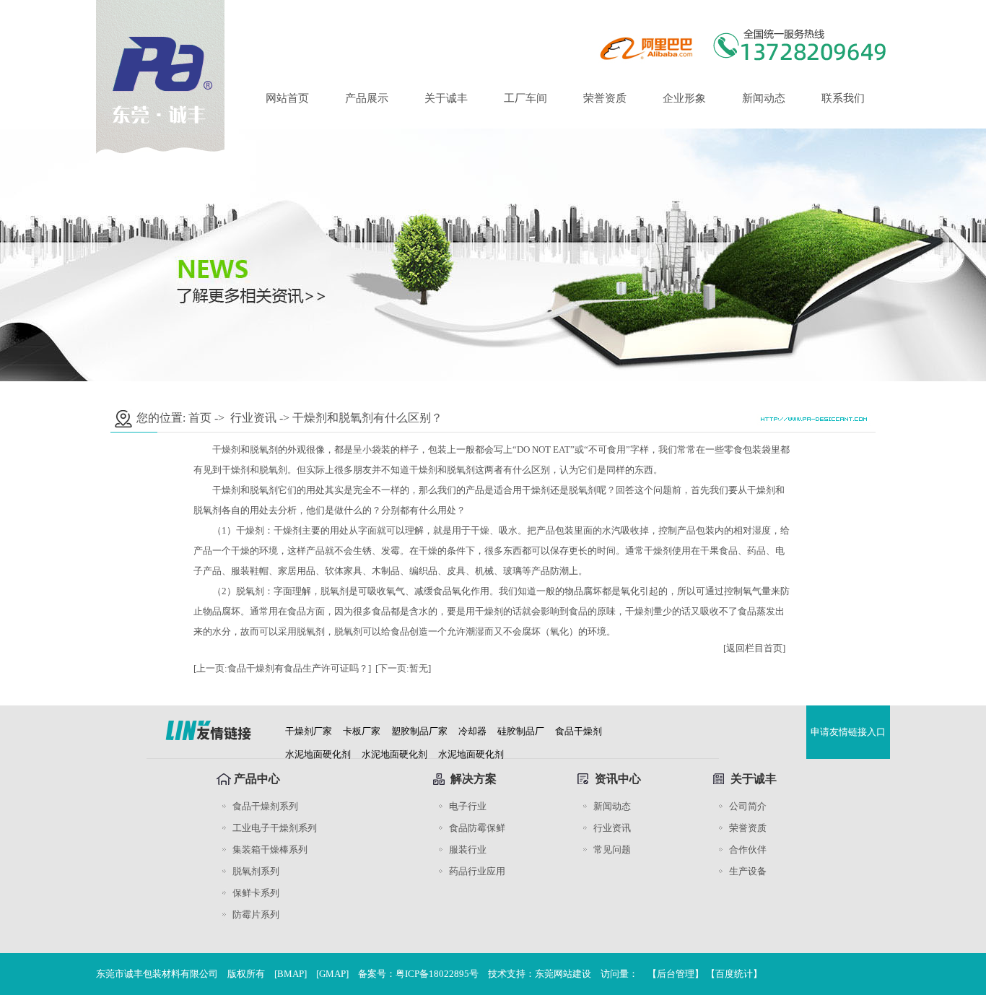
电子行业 (468, 806)
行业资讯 (253, 418)
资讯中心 (618, 779)
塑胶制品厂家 (419, 731)
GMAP (332, 973)
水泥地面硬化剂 (318, 754)
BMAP (290, 973)
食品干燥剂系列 (265, 806)
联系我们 (843, 98)
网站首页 (287, 98)
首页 (199, 418)
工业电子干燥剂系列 (274, 827)
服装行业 (468, 849)
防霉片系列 (255, 914)
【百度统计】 (734, 973)
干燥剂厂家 (308, 731)
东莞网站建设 (563, 973)
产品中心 (257, 779)
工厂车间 (525, 98)
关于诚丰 (446, 98)
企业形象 (684, 98)
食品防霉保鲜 (477, 827)
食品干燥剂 (578, 731)
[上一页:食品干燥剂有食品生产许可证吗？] (282, 668)
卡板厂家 (361, 731)
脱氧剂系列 (255, 871)
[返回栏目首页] (754, 648)
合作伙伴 (748, 849)
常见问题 (612, 849)
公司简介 (748, 806)
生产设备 (748, 871)
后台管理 (675, 973)
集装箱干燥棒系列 (269, 849)
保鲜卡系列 (255, 892)
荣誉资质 (605, 98)
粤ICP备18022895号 (437, 973)
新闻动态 (763, 98)
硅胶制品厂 (520, 731)
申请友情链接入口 (848, 731)
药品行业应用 (477, 871)
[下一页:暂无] (403, 668)
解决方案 (473, 779)
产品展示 (366, 98)
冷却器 (472, 731)
